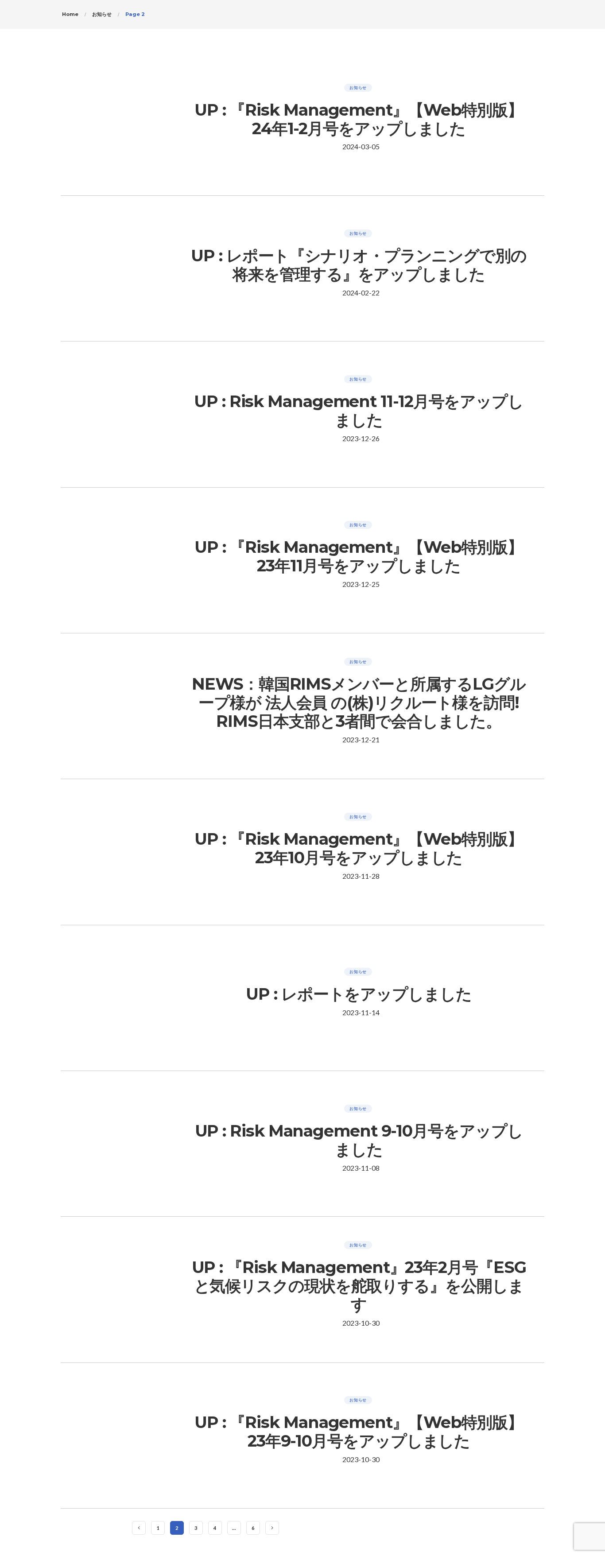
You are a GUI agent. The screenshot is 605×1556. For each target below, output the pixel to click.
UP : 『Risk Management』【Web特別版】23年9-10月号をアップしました (358, 1431)
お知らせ (358, 87)
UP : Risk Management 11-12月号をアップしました (359, 411)
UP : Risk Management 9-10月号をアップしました (359, 1140)
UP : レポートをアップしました (358, 994)
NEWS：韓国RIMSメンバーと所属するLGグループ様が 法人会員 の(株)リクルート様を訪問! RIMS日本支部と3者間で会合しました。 (359, 702)
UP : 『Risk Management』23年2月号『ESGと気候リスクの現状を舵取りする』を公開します (359, 1285)
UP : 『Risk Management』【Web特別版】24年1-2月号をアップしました (358, 119)
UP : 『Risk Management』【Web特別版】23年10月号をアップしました (358, 848)
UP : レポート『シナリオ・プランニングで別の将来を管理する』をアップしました (359, 265)
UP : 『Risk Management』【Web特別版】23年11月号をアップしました (358, 556)
